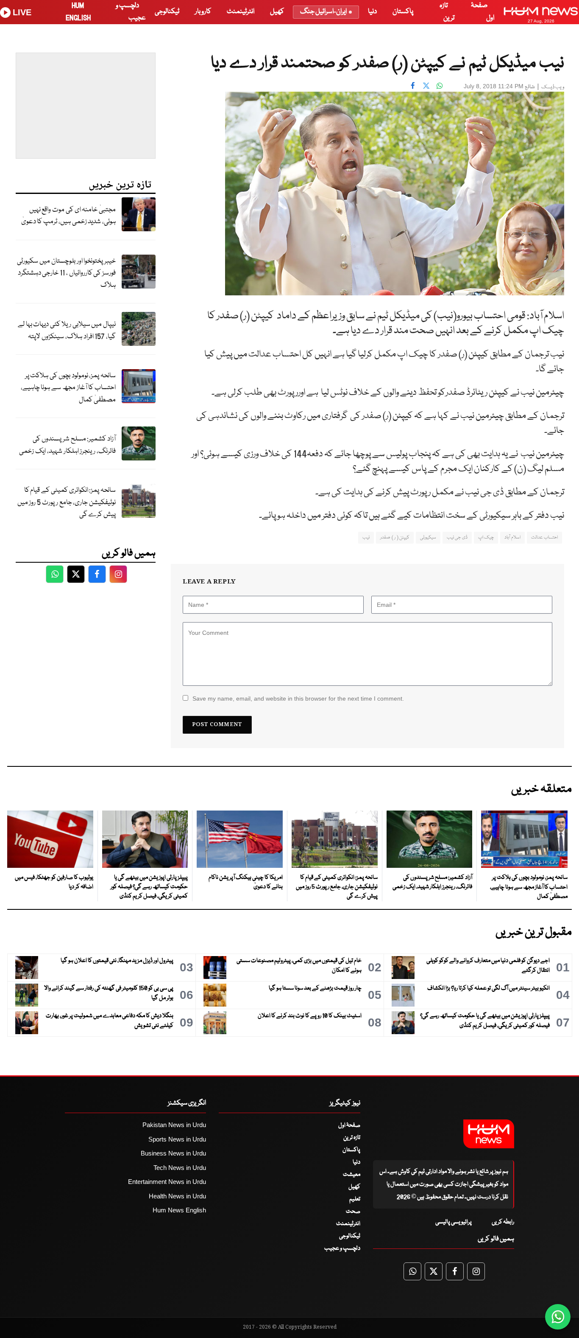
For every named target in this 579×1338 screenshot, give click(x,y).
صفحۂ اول (349, 1125)
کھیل (277, 11)
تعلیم (354, 1199)
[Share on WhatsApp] (440, 85)
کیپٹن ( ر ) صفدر (394, 537)
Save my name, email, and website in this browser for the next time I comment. (298, 698)
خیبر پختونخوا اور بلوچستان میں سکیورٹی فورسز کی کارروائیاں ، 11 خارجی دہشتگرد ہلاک (66, 273)
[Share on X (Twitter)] (426, 85)
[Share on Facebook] (412, 85)
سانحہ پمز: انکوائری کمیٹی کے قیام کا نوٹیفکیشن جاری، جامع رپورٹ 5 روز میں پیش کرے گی (66, 502)
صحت (353, 1211)
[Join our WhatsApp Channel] (558, 1317)
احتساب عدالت (544, 537)
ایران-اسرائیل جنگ (323, 11)
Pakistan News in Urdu (174, 1124)
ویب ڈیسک (552, 87)
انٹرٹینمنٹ (240, 11)
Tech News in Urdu (179, 1167)
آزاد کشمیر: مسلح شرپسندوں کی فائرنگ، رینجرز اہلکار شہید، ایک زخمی (67, 445)
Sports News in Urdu (177, 1139)
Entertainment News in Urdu (167, 1181)
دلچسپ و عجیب (342, 1248)
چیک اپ (486, 537)
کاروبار (203, 11)
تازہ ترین (351, 1137)
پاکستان (402, 11)
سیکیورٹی (428, 537)
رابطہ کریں (503, 1222)
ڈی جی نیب (457, 537)
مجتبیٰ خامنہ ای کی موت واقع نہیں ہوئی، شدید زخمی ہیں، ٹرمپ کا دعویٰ (68, 216)
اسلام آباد (512, 537)
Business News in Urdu (173, 1153)
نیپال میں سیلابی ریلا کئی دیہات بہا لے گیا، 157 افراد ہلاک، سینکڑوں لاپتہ (67, 330)
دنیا (372, 11)
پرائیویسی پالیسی (453, 1222)
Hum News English (179, 1210)
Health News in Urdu (177, 1196)
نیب (366, 537)
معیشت (351, 1174)
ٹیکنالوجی (167, 11)
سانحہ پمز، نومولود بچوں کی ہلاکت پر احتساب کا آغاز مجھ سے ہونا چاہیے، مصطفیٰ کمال (68, 387)
